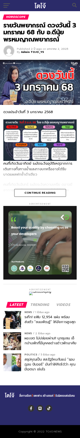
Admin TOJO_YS (32, 52)
